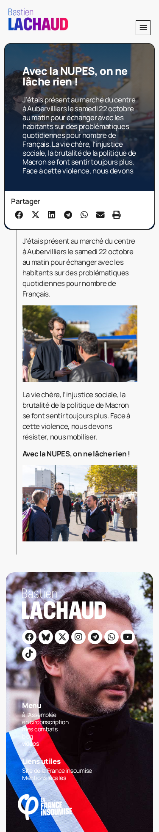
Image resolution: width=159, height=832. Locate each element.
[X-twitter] (62, 637)
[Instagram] (78, 637)
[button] (143, 27)
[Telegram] (95, 637)
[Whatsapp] (111, 637)
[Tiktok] (29, 654)
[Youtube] (127, 637)
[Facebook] (29, 637)
